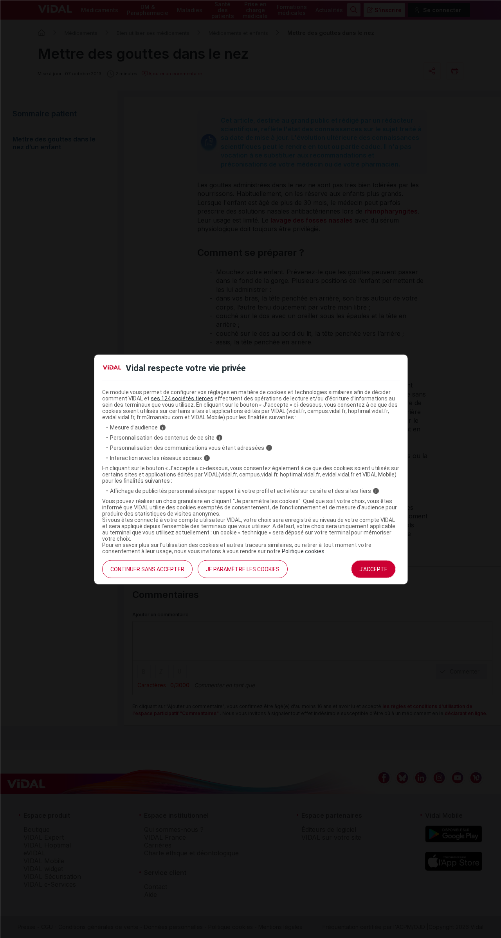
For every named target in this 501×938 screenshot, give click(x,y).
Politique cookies (303, 551)
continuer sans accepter (147, 569)
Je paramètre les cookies (242, 569)
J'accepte (373, 569)
